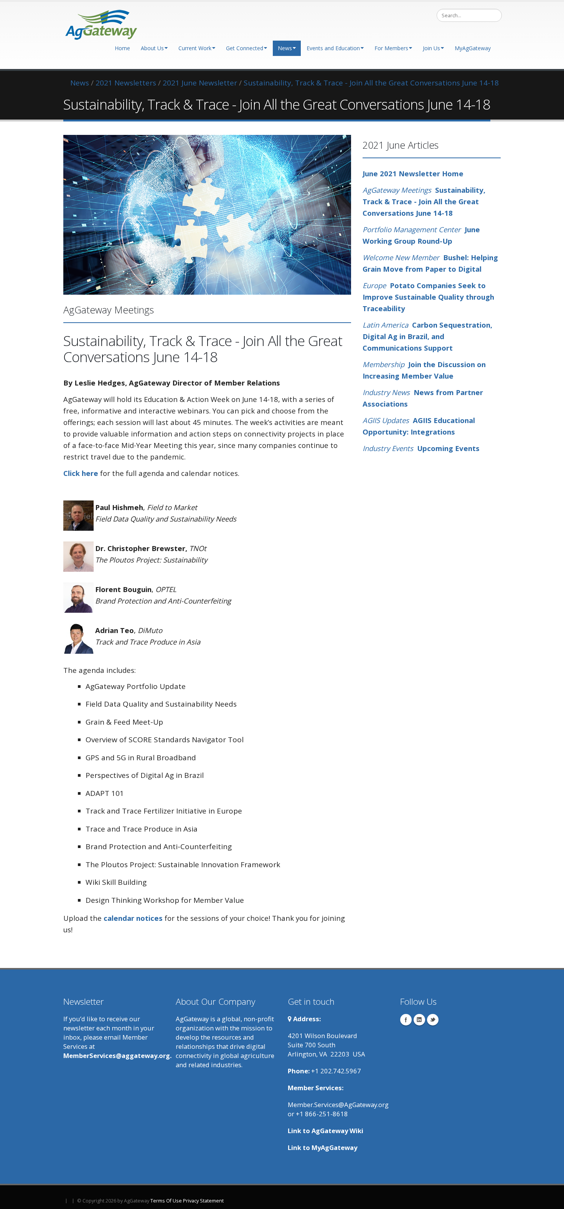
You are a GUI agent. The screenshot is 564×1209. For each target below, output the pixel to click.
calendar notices (133, 918)
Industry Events (388, 448)
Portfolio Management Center (414, 229)
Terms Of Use (166, 1201)
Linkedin (419, 1019)
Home (122, 48)
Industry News (386, 392)
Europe (374, 285)
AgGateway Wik (336, 1130)
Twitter (433, 1019)
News (285, 48)
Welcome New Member (401, 257)
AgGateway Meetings (398, 190)
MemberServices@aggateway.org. (117, 1055)
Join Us (431, 48)
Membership (384, 364)
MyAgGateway (473, 48)
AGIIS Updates (386, 420)
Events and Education (333, 48)
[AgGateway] (101, 22)
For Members (391, 48)
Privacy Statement (203, 1201)
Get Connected (244, 48)
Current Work (194, 48)
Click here (80, 473)
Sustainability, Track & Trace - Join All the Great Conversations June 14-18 (424, 201)
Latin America (385, 325)
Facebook (406, 1019)
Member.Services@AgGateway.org (338, 1104)
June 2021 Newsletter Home (413, 173)
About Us (152, 48)
